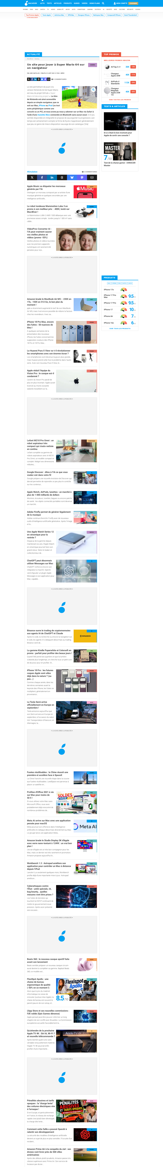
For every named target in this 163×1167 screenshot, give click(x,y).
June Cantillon (35, 73)
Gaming (90, 9)
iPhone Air (108, 316)
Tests (49, 3)
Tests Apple (46, 15)
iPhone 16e (109, 323)
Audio (53, 9)
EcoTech (98, 9)
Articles (57, 3)
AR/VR (68, 9)
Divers (138, 9)
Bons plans (95, 3)
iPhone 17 (108, 309)
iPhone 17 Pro (110, 303)
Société (109, 9)
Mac (36, 9)
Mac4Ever (30, 59)
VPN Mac (71, 15)
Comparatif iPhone (114, 15)
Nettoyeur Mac (98, 15)
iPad (31, 9)
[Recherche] (103, 3)
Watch (42, 9)
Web (115, 9)
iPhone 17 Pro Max (110, 296)
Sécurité (130, 9)
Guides (77, 3)
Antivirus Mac (59, 15)
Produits (68, 3)
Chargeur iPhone (84, 15)
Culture (122, 9)
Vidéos (84, 3)
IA (103, 9)
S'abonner (133, 3)
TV (48, 9)
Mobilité (60, 9)
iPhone (25, 9)
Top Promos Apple (32, 15)
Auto (73, 9)
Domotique (81, 9)
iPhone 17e (109, 289)
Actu (42, 3)
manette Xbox (43, 115)
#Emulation (32, 172)
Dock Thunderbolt (130, 15)
